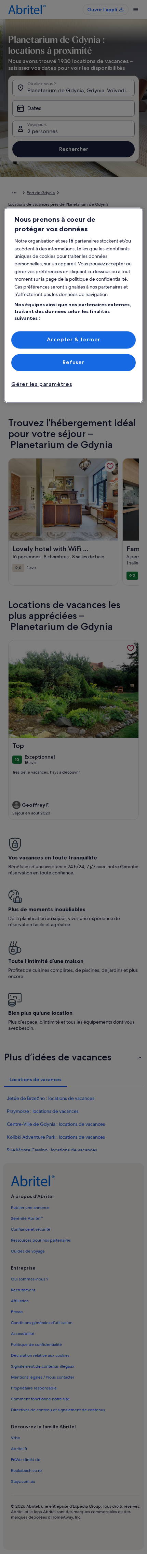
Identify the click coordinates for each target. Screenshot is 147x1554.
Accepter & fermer (74, 340)
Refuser (73, 362)
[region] (74, 305)
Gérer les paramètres (41, 384)
